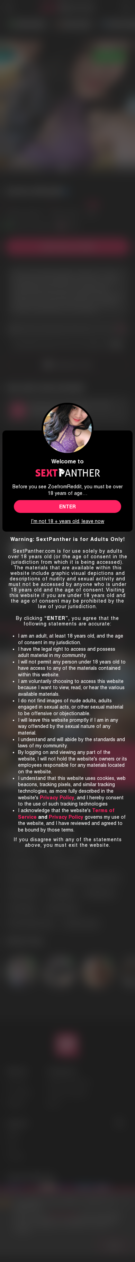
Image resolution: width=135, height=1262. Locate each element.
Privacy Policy (66, 817)
